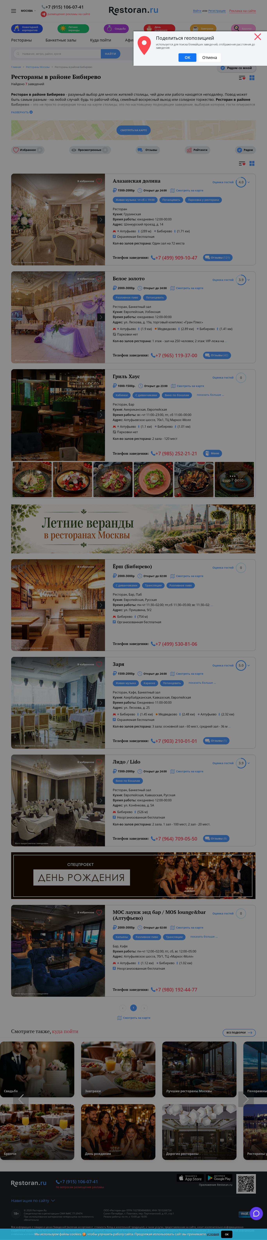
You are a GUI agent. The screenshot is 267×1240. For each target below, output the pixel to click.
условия (213, 1234)
